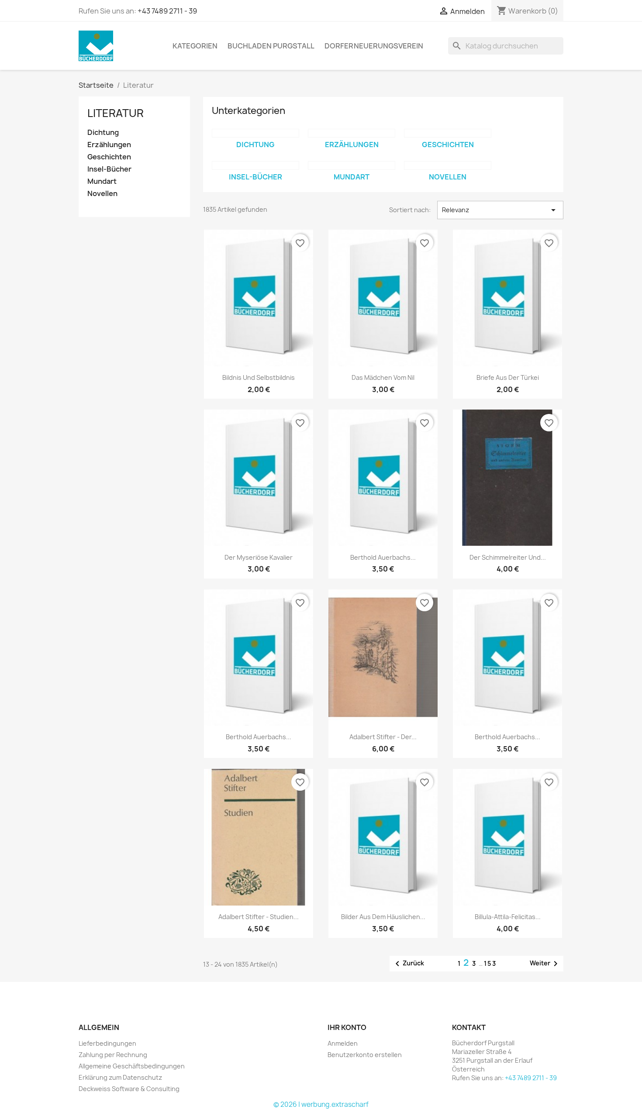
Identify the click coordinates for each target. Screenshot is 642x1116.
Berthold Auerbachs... (383, 557)
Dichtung (103, 132)
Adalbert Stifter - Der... (383, 737)
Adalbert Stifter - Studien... (258, 917)
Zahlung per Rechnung (113, 1055)
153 (490, 963)
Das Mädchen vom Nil (383, 377)
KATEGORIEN (195, 46)
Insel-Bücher (109, 169)
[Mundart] (351, 165)
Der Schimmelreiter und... (507, 557)
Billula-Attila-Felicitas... (508, 917)
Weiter (545, 963)
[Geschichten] (447, 133)
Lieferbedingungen (107, 1043)
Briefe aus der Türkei (507, 377)
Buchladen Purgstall (271, 46)
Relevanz (500, 210)
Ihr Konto (347, 1027)
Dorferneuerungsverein (373, 46)
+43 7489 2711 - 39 (167, 11)
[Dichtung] (255, 133)
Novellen (102, 193)
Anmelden (343, 1043)
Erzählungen (109, 144)
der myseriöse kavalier (258, 557)
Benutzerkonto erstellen (365, 1055)
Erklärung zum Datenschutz (120, 1077)
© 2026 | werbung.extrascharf (321, 1104)
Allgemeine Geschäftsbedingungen (132, 1066)
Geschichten (109, 157)
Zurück (408, 963)
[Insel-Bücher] (255, 165)
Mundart (102, 181)
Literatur (115, 113)
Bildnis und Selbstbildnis (258, 377)
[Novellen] (447, 165)
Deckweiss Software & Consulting (129, 1089)
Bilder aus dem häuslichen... (383, 917)
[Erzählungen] (351, 133)
